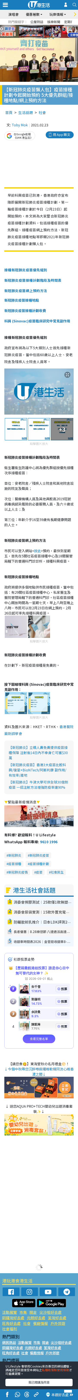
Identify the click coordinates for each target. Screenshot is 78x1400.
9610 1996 (48, 841)
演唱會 (13, 14)
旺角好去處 (11, 1323)
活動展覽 (9, 1312)
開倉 (33, 1312)
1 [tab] (29, 26)
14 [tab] (42, 37)
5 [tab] (46, 26)
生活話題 (25, 112)
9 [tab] (38, 31)
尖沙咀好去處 (50, 1312)
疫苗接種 (14, 863)
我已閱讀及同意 (39, 1382)
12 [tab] (51, 31)
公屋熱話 (36, 21)
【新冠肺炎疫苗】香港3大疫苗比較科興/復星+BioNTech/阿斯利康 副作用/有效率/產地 (37, 770)
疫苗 (39, 872)
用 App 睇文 (61, 134)
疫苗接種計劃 (39, 863)
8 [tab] (33, 31)
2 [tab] (33, 26)
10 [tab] (42, 31)
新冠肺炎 (14, 855)
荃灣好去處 (57, 1317)
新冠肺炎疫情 (18, 872)
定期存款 (70, 21)
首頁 (9, 112)
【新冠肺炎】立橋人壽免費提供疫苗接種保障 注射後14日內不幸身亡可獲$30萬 (38, 752)
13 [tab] (38, 37)
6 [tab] (51, 26)
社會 (42, 112)
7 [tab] (29, 31)
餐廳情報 (40, 1323)
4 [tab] (42, 26)
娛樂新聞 (53, 21)
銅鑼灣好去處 (13, 1317)
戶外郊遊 (57, 1323)
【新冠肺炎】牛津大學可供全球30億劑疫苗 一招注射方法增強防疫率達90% (38, 784)
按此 (37, 550)
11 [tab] (46, 31)
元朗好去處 (36, 1317)
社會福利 (9, 1328)
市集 (23, 1312)
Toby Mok (20, 124)
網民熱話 (9, 1342)
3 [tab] (38, 26)
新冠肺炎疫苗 (39, 855)
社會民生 (57, 872)
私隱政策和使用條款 (55, 1370)
